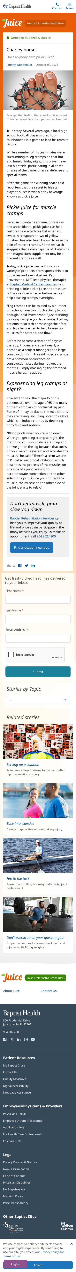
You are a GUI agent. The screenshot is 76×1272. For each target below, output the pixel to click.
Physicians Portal (14, 1114)
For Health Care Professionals (22, 1134)
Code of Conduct (14, 1176)
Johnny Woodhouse (20, 65)
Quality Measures (14, 1079)
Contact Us (49, 991)
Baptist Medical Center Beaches (33, 284)
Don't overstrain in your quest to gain (35, 937)
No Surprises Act (14, 1189)
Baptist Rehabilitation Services (32, 518)
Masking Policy (13, 1196)
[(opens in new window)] (67, 1229)
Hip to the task (18, 878)
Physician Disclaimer (16, 1182)
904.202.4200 (46, 536)
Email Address (15, 629)
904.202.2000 (11, 1032)
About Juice (11, 991)
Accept (38, 1265)
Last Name (13, 610)
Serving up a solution (23, 764)
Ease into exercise (20, 823)
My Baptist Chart (14, 1065)
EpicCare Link (12, 1141)
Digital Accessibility (15, 1086)
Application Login (14, 1127)
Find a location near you (31, 547)
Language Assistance (17, 1092)
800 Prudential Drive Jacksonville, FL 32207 (17, 1022)
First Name (13, 591)
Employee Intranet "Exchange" (23, 1120)
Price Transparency (15, 1203)
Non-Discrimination (16, 1169)
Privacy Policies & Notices (20, 1162)
